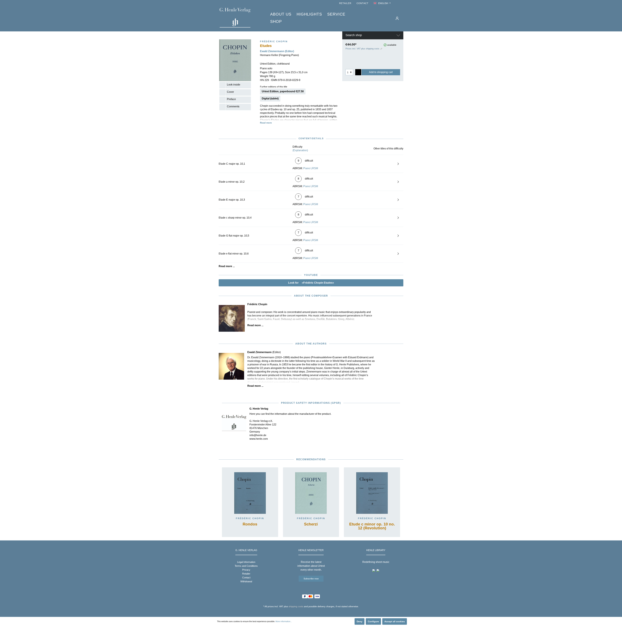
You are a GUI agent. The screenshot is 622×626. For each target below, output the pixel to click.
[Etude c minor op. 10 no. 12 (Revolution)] (371, 493)
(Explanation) (300, 150)
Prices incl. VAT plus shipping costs (362, 48)
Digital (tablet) (270, 98)
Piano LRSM (310, 168)
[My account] (397, 18)
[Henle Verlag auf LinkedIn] (313, 612)
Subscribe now (311, 578)
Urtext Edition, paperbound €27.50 (283, 91)
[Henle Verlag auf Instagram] (401, 3)
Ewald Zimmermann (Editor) (277, 51)
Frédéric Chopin (250, 518)
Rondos (250, 524)
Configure (373, 621)
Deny (359, 621)
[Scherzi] (311, 493)
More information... (284, 621)
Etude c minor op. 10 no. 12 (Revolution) (372, 526)
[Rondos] (250, 493)
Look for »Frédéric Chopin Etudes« (311, 282)
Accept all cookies (394, 621)
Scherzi (311, 524)
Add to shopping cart (381, 72)
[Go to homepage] (240, 18)
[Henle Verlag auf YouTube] (397, 3)
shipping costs (296, 606)
